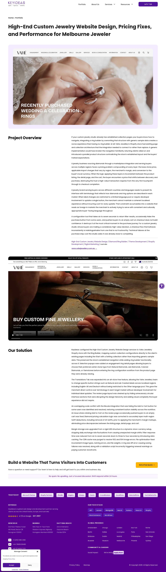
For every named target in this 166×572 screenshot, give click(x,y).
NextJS (119, 510)
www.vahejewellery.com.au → (84, 248)
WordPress (108, 515)
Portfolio (82, 4)
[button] (37, 551)
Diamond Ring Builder (118, 241)
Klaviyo (81, 495)
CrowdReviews (105, 495)
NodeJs (129, 510)
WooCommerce (94, 515)
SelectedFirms (134, 495)
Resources (125, 4)
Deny (30, 565)
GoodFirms (120, 495)
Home (11, 18)
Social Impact (93, 552)
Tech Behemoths (150, 495)
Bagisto (71, 495)
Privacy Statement (24, 569)
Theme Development (138, 241)
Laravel (98, 510)
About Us (95, 4)
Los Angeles (120, 532)
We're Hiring (113, 552)
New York (134, 528)
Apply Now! (118, 552)
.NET (90, 510)
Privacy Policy (11, 559)
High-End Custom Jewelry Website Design (89, 241)
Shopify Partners (46, 495)
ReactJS (138, 510)
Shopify (148, 510)
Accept (11, 565)
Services (108, 4)
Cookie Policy (15, 569)
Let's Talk (148, 4)
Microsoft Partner (29, 495)
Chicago (105, 528)
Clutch (92, 495)
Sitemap (87, 565)
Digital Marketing (92, 244)
